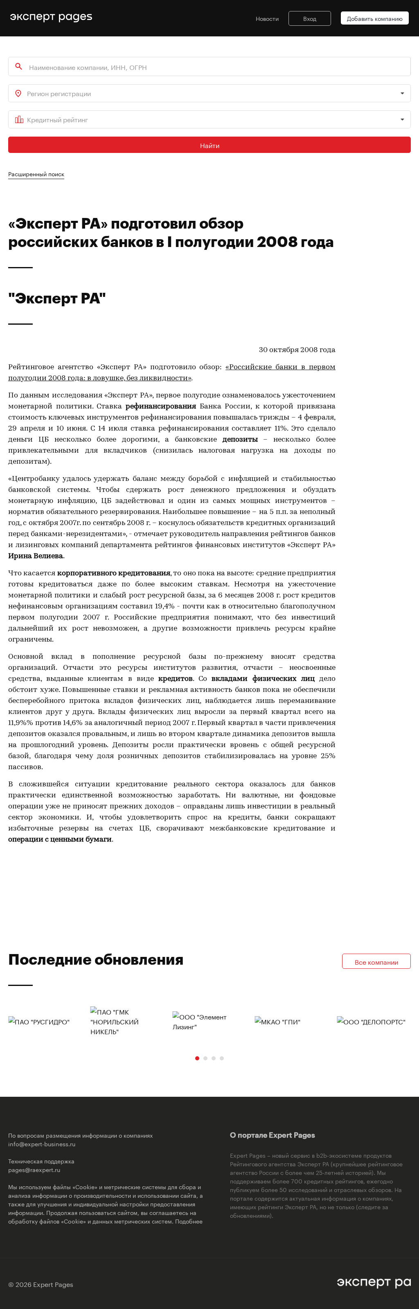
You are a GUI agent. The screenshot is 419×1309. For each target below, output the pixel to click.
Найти (209, 144)
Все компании (376, 961)
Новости (267, 17)
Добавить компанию (375, 17)
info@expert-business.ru (41, 1143)
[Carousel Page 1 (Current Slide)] (197, 1058)
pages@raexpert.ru (34, 1169)
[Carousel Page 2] (205, 1058)
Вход (309, 17)
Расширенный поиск (36, 173)
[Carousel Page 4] (222, 1058)
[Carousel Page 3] (214, 1058)
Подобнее (189, 1220)
